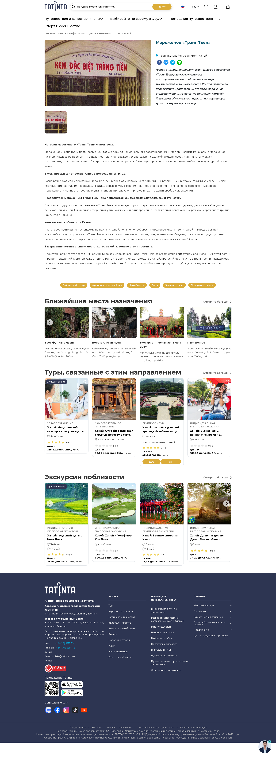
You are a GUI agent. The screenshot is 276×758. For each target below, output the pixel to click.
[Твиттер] (172, 62)
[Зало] (48, 710)
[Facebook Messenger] (166, 62)
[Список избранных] (206, 6)
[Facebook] (159, 62)
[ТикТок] (75, 710)
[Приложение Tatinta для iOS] (72, 685)
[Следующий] (226, 322)
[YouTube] (84, 710)
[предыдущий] (50, 322)
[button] (56, 122)
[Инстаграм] (66, 710)
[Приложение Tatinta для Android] (72, 693)
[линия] (179, 62)
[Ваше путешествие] (227, 6)
